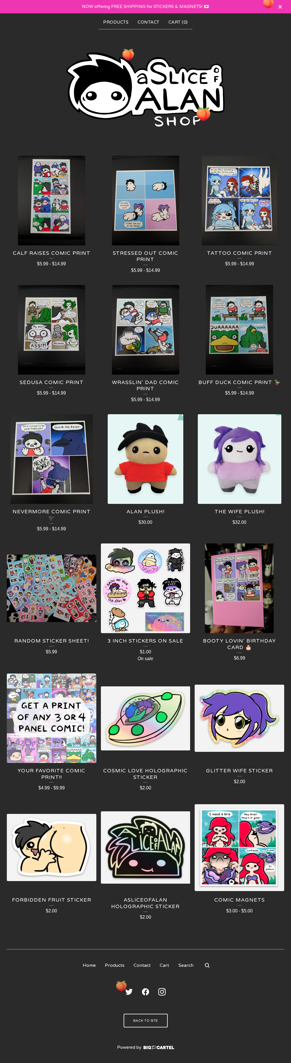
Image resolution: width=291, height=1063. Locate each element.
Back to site (145, 1021)
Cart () (178, 22)
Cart (164, 965)
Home (89, 965)
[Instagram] (162, 992)
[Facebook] (145, 992)
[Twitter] (129, 992)
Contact (148, 22)
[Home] (145, 89)
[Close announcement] (280, 7)
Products (115, 22)
